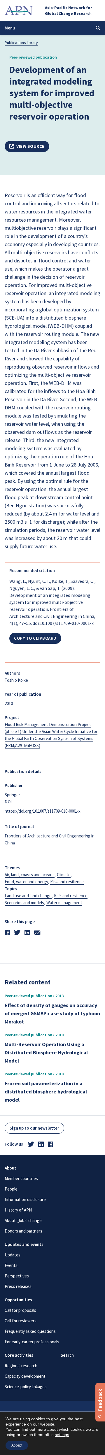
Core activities (19, 1355)
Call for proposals (20, 1310)
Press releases (18, 1286)
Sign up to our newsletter (34, 1128)
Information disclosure (25, 1199)
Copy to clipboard (35, 638)
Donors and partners (23, 1231)
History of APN (18, 1210)
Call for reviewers (20, 1320)
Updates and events (24, 1244)
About (10, 1168)
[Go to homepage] (19, 10)
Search (67, 1355)
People (11, 1189)
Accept (16, 1445)
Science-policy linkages (26, 1386)
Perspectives (17, 1276)
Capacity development (25, 1376)
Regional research (21, 1365)
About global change (23, 1220)
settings (62, 1434)
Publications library (21, 42)
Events (11, 1265)
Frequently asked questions (30, 1331)
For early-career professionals (32, 1341)
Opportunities (18, 1300)
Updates (12, 1255)
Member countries (21, 1178)
